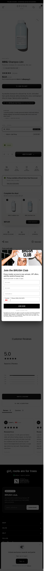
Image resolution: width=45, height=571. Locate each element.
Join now (21, 306)
